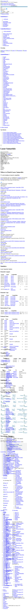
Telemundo (8, 541)
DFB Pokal (8, 386)
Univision (8, 546)
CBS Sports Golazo (10, 558)
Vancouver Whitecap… (11, 457)
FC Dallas (9, 461)
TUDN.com (8, 582)
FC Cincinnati (9, 444)
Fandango (8, 564)
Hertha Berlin (7, 284)
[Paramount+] (19, 50)
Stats (1, 166)
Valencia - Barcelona (19, 554)
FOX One (8, 566)
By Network (3, 183)
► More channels (4, 127)
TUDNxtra (23, 222)
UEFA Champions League (8, 38)
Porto (7, 426)
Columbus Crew (19, 487)
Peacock (7, 547)
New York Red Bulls (11, 446)
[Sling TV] (8, 50)
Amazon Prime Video (10, 550)
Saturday (7, 354)
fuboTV (7, 535)
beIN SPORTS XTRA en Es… (9, 95)
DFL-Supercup (9, 383)
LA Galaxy (9, 469)
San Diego (18, 502)
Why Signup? (20, 438)
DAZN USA (8, 539)
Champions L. (6, 593)
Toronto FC (9, 448)
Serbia (2, 178)
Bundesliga (8, 380)
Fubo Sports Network (14, 203)
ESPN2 (7, 525)
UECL (4, 595)
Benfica (7, 424)
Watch (2, 164)
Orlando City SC (10, 447)
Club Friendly (8, 398)
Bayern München (9, 427)
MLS (4, 597)
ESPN (7, 521)
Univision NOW (9, 222)
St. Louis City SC (10, 462)
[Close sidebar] (1, 145)
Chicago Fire (9, 440)
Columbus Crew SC (11, 453)
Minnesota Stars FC (11, 467)
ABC (7, 518)
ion (6, 568)
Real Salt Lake (10, 465)
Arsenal (7, 408)
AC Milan (8, 422)
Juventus (7, 420)
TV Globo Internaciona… (11, 542)
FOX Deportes (9, 545)
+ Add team (5, 19)
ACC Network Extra (10, 548)
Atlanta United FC (11, 454)
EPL (4, 600)
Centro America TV (10, 559)
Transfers (2, 168)
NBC (7, 522)
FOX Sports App (7, 197)
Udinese (6, 278)
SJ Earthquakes (19, 494)
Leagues (5, 360)
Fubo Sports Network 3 (10, 204)
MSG (7, 572)
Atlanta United (19, 488)
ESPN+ (7, 530)
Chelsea (7, 409)
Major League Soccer (10, 365)
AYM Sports (8, 553)
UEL (4, 594)
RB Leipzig (6, 283)
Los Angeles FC (10, 459)
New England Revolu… (12, 441)
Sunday (7, 355)
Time (8, 11)
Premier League (9, 376)
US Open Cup (9, 367)
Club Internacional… (11, 439)
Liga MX (8, 393)
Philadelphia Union (11, 451)
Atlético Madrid (9, 419)
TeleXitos (8, 580)
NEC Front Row (9, 573)
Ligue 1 (7, 381)
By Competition (9, 183)
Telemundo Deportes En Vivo (17, 212)
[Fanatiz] (25, 50)
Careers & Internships (19, 573)
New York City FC (10, 445)
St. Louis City (18, 496)
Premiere (7, 575)
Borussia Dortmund (10, 428)
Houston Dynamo (10, 458)
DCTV (7, 561)
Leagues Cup (8, 392)
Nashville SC (9, 438)
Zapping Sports (9, 585)
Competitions (3, 28)
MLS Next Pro (9, 571)
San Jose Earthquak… (11, 460)
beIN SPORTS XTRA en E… (12, 555)
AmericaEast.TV (9, 551)
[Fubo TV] (3, 50)
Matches (5, 347)
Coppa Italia (8, 387)
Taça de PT (5, 608)
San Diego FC (10, 468)
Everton (7, 415)
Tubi (7, 581)
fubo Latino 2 (8, 567)
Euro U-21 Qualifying (14, 331)
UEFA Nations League (5, 195)
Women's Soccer (18, 566)
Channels (5, 477)
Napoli (7, 423)
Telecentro (8, 579)
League (3, 11)
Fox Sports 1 (8, 528)
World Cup (12, 322)
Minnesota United (20, 501)
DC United (9, 450)
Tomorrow (8, 353)
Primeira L (5, 606)
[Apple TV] (13, 50)
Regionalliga (13, 286)
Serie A (7, 379)
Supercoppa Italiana (14, 301)
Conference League (10, 375)
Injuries (2, 169)
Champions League (10, 373)
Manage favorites (5, 13)
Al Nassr (7, 431)
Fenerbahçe (8, 430)
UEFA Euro (12, 324)
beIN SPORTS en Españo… (12, 534)
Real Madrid (8, 417)
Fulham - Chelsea (19, 523)
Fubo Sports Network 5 (5, 205)
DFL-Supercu (6, 607)
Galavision (18, 222)
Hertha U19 (6, 289)
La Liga (7, 378)
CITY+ (7, 560)
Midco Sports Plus (9, 569)
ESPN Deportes (9, 527)
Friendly (11, 320)
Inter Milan (8, 421)
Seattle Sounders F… (11, 471)
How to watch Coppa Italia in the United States (15, 247)
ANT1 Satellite (9, 552)
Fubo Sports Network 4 (20, 204)
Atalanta (9, 154)
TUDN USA (8, 537)
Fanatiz (7, 517)
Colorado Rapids (10, 464)
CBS (7, 520)
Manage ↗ (5, 16)
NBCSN (7, 540)
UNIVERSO (8, 544)
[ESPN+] (3, 51)
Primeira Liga (8, 382)
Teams (4, 403)
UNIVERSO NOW (10, 213)
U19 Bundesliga (13, 289)
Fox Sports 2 (8, 531)
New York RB (19, 478)
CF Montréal (9, 452)
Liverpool (8, 410)
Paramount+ (8, 533)
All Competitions (6, 401)
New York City (19, 477)
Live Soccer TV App (19, 567)
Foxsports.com (15, 197)
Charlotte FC (9, 442)
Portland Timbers (10, 466)
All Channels (6, 587)
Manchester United (10, 413)
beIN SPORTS (9, 519)
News (4, 589)
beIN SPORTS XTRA (10, 554)
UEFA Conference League (6, 252)
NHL (21, 585)
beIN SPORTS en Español (8, 74)
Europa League (9, 374)
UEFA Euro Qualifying (14, 327)
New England (18, 474)
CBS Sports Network (10, 524)
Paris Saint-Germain (10, 429)
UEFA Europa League (7, 43)
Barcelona (8, 416)
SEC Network (9, 577)
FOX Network (9, 196)
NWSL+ (7, 574)
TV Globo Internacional (8, 82)
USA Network (9, 538)
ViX (6, 584)
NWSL (7, 368)
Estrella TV (8, 562)
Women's (5, 590)
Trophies (2, 167)
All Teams (5, 475)
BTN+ (7, 557)
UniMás (18, 221)
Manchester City (9, 412)
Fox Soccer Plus (9, 526)
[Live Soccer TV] (4, 1)
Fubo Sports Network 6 (15, 205)
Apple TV (8, 532)
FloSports (8, 565)
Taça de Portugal (9, 385)
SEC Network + (9, 578)
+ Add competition (7, 31)
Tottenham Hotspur (10, 414)
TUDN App (23, 221)
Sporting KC (18, 508)
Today (7, 352)
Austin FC (9, 472)
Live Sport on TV (18, 584)
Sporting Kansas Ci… (11, 473)
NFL (19, 585)
